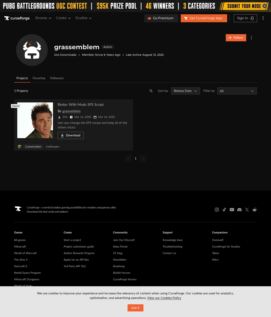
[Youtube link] (232, 209)
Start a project (72, 240)
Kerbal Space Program (27, 273)
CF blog (117, 253)
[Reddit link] (254, 209)
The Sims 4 (21, 259)
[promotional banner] (135, 6)
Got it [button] (135, 307)
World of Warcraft (25, 253)
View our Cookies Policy (164, 298)
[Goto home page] (17, 18)
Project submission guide (79, 246)
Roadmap (119, 266)
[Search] (151, 90)
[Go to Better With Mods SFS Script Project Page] (73, 125)
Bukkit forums (121, 273)
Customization (33, 146)
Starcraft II (20, 266)
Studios (81, 18)
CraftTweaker (52, 146)
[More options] (263, 18)
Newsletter (119, 259)
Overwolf (217, 240)
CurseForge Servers (124, 279)
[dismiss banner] (264, 6)
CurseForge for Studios (226, 246)
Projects (22, 78)
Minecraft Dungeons (26, 279)
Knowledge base (173, 240)
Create (61, 18)
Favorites (39, 78)
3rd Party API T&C (75, 266)
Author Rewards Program (79, 253)
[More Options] (251, 37)
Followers (57, 78)
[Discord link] (239, 209)
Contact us (169, 253)
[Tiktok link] (224, 209)
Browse (41, 18)
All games (20, 240)
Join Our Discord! (124, 240)
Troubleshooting (172, 246)
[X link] (247, 209)
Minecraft (20, 246)
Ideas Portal (120, 246)
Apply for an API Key (76, 259)
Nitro (215, 259)
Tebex (215, 253)
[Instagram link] (216, 209)
